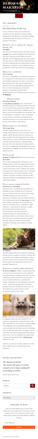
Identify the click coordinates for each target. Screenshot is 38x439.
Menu (20, 15)
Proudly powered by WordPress (11, 436)
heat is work (25, 200)
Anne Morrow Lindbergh (12, 103)
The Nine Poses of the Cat (14, 28)
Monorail (8, 94)
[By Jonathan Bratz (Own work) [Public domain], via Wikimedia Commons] (19, 99)
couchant (5, 54)
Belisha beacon (28, 337)
